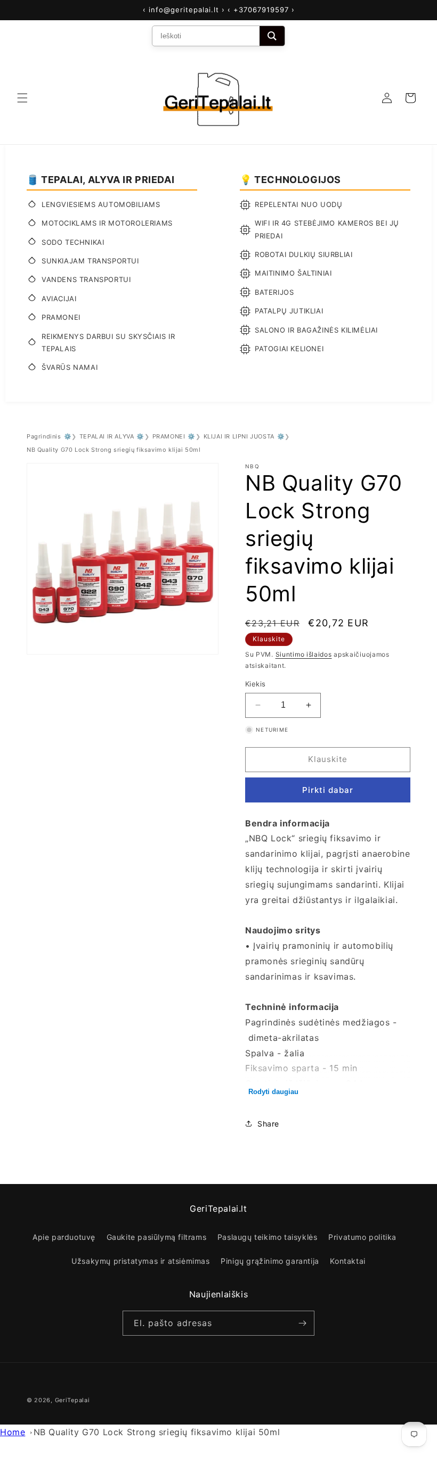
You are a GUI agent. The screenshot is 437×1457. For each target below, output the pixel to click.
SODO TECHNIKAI (73, 242)
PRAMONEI (61, 317)
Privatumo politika (362, 1236)
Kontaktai (347, 1260)
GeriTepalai (72, 1400)
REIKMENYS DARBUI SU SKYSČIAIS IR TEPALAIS (108, 342)
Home (12, 1432)
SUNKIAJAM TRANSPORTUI (90, 260)
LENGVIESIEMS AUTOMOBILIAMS (101, 204)
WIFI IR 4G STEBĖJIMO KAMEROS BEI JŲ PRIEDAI (327, 229)
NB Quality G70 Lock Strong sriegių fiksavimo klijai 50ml (157, 1432)
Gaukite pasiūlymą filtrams (157, 1236)
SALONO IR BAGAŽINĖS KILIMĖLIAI (316, 330)
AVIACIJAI (59, 298)
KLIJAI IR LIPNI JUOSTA (239, 436)
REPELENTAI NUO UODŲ (298, 204)
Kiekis (255, 684)
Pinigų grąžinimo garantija (270, 1260)
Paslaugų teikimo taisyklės (267, 1236)
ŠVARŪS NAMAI (70, 367)
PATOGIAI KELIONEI (289, 348)
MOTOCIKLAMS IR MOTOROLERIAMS (107, 223)
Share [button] (268, 1123)
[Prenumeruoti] (302, 1323)
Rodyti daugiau (273, 1092)
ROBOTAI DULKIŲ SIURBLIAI (303, 254)
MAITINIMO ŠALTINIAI (293, 273)
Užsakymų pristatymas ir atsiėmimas (140, 1260)
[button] (22, 98)
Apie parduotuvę (64, 1236)
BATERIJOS (274, 292)
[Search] (272, 36)
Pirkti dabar (327, 790)
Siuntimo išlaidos (304, 654)
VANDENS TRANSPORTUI (86, 279)
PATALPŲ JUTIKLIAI (289, 311)
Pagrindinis (44, 436)
